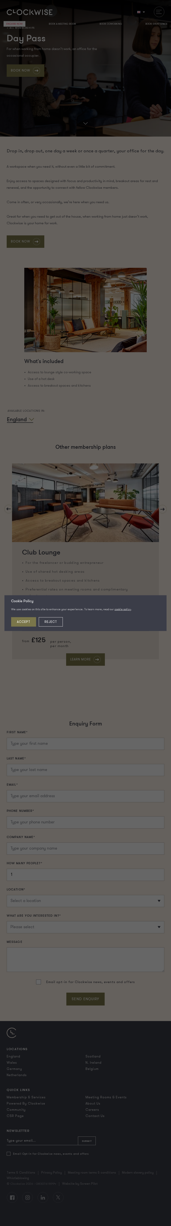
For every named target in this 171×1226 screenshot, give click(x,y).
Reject (51, 621)
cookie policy (122, 609)
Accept (23, 621)
